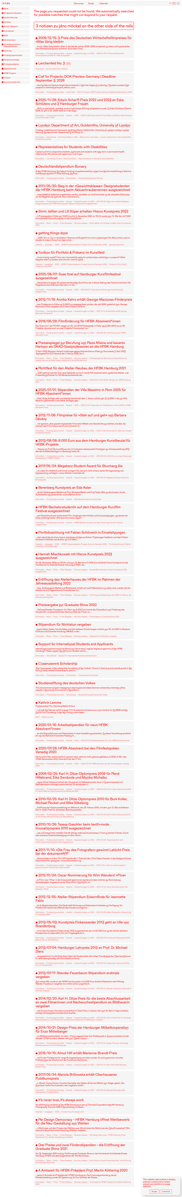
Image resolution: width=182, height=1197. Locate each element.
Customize (166, 1191)
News (6, 9)
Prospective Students (12, 13)
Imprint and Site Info (12, 82)
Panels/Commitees (11, 60)
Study (91, 3)
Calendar (103, 3)
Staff (6, 36)
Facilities (7, 22)
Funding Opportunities (13, 55)
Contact (7, 78)
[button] (2, 8)
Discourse (79, 3)
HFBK (7, 3)
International (9, 31)
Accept (154, 1191)
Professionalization (11, 64)
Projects (10, 73)
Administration (10, 40)
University (8, 51)
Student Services (11, 18)
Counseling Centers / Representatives (12, 45)
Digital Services (10, 69)
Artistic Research (11, 26)
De (174, 3)
